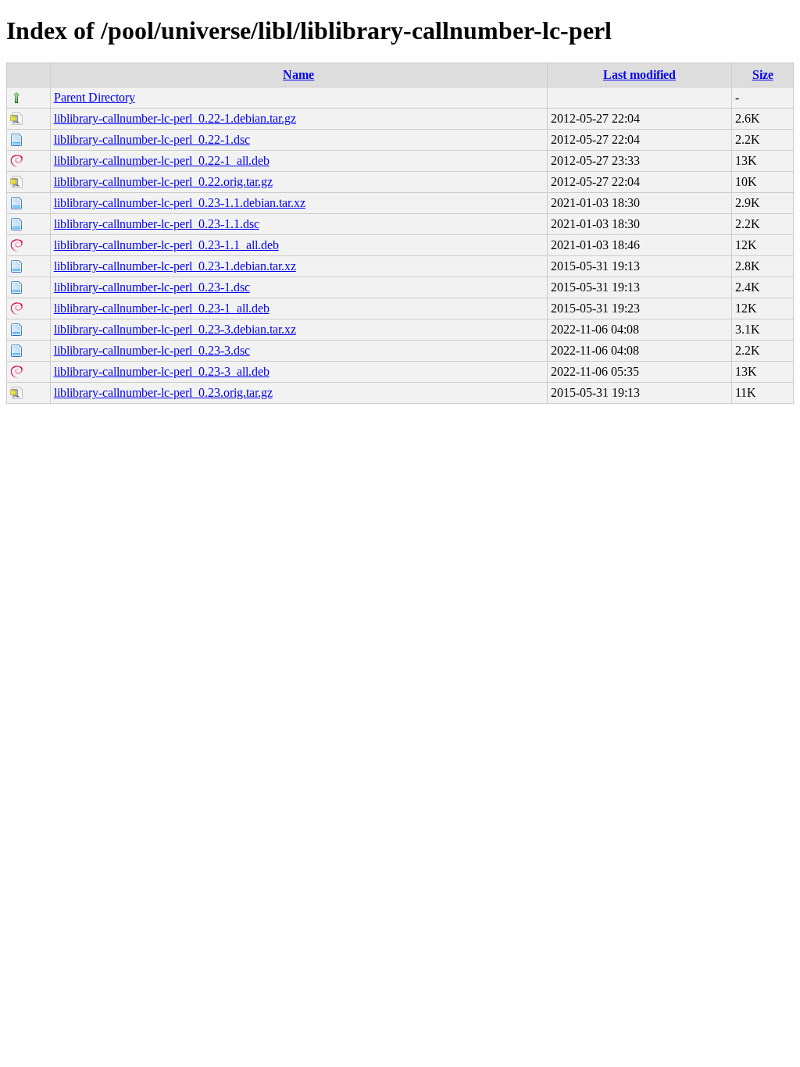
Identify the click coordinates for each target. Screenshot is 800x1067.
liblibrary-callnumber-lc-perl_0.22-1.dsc (152, 139)
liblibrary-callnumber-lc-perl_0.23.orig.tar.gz (163, 392)
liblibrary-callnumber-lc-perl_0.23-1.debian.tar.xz (175, 266)
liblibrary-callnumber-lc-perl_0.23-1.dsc (152, 287)
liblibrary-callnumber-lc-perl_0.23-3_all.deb (162, 371)
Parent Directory (94, 97)
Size (762, 74)
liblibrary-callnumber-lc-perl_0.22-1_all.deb (162, 160)
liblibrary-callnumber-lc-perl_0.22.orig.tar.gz (163, 181)
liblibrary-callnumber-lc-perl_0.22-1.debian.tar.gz (175, 118)
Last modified (639, 74)
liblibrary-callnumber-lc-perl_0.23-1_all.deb (162, 308)
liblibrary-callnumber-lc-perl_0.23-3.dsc (152, 350)
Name (298, 74)
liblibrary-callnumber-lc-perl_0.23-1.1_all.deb (166, 245)
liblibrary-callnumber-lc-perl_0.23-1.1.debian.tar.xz (179, 202)
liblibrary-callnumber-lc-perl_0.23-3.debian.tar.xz (175, 329)
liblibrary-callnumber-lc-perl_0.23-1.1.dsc (156, 223)
